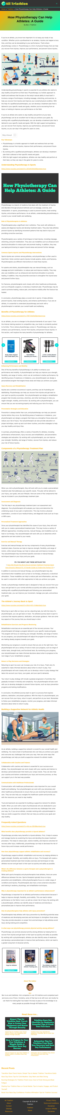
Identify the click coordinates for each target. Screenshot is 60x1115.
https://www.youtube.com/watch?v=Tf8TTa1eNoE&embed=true (23, 316)
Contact (9, 1106)
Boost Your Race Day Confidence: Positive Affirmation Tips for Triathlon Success (29, 1092)
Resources (8, 1111)
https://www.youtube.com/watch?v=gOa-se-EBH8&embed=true (23, 826)
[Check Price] (11, 361)
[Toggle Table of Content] (14, 135)
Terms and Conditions (51, 1103)
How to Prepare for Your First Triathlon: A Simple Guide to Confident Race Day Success (17, 1054)
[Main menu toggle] (57, 3)
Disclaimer (51, 1106)
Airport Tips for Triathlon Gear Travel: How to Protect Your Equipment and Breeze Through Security (16, 1033)
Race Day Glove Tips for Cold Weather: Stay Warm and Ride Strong (24, 1076)
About (9, 1103)
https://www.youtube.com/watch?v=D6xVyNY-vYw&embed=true (23, 605)
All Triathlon (9, 1100)
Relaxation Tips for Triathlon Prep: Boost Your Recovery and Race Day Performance (43, 1054)
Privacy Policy (51, 1100)
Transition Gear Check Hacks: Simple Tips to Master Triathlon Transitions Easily (28, 1073)
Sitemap (9, 1109)
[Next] (57, 345)
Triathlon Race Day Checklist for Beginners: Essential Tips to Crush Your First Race (42, 1033)
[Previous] (3, 345)
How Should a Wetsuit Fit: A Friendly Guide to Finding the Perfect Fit (29, 567)
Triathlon (33, 25)
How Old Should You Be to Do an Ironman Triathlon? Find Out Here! (30, 565)
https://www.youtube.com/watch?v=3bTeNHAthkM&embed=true (23, 169)
